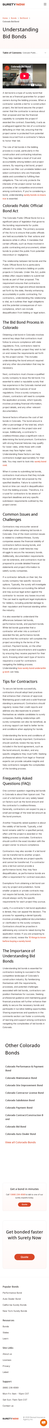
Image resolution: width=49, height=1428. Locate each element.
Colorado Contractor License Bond (24, 1092)
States (6, 1332)
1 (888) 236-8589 (17, 1194)
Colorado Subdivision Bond (20, 1100)
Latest (5, 1372)
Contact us (8, 1405)
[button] (43, 1422)
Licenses (7, 1360)
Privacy (6, 1366)
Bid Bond (24, 18)
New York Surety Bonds (15, 1311)
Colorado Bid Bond (15, 1126)
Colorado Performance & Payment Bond (24, 1068)
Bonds (14, 18)
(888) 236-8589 (11, 1387)
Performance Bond (12, 1292)
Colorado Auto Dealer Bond (20, 1134)
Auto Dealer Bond (12, 1299)
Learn (5, 1338)
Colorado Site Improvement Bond (24, 1085)
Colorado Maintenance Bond (21, 1077)
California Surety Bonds (15, 1305)
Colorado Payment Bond (18, 1107)
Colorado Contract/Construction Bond (24, 1117)
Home (5, 18)
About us (7, 1354)
